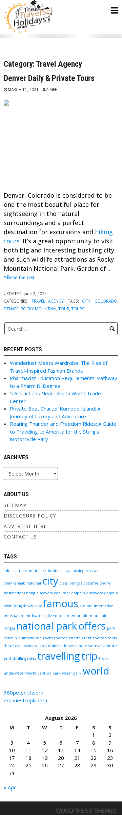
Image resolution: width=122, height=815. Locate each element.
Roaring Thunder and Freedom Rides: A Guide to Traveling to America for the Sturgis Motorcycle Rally (63, 431)
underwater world (20, 673)
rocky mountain (38, 308)
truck (103, 658)
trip (89, 656)
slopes (68, 645)
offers (92, 626)
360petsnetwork (23, 692)
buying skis (82, 570)
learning (39, 615)
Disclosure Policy (30, 515)
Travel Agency (48, 301)
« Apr (10, 787)
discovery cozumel (53, 593)
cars (95, 570)
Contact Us (20, 536)
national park (47, 626)
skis (38, 645)
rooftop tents (105, 638)
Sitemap (15, 505)
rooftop (61, 638)
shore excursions (19, 645)
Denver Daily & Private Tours (49, 78)
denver (11, 308)
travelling (58, 656)
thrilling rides (24, 658)
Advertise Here (25, 526)
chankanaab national (22, 583)
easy (38, 605)
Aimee (51, 89)
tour (63, 308)
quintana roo (30, 638)
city (86, 301)
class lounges (71, 583)
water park (71, 673)
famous (60, 603)
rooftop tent (80, 638)
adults (9, 570)
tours (77, 308)
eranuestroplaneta (25, 700)
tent (7, 658)
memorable (77, 615)
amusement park (31, 570)
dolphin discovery (87, 593)
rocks (48, 638)
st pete (81, 645)
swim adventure (102, 645)
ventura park (49, 673)
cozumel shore (96, 583)
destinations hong (19, 593)
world (96, 671)
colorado (106, 301)
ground (86, 605)
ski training (51, 645)
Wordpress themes (86, 811)
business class (59, 570)
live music (56, 615)
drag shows (23, 605)
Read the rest (20, 277)
